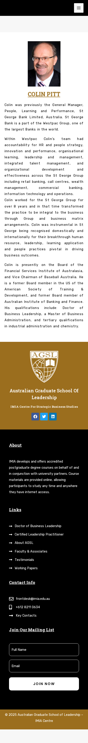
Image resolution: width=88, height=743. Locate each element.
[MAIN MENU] (78, 8)
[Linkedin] (53, 416)
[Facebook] (35, 416)
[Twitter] (44, 416)
